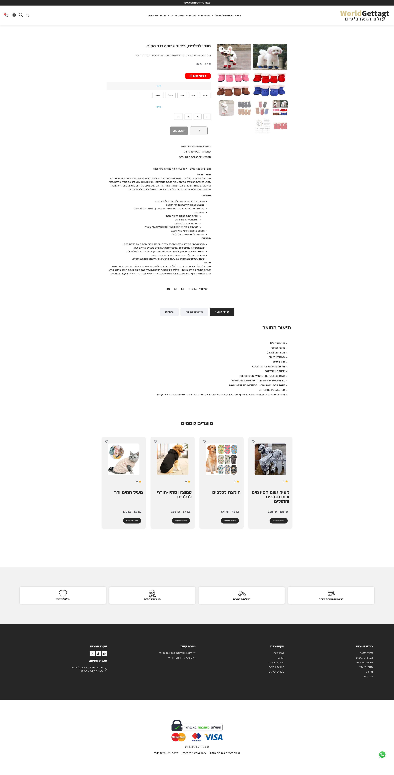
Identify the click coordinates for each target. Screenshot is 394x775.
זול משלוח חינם (194, 157)
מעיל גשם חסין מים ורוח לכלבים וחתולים (270, 497)
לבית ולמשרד (192, 56)
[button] (221, 49)
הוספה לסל (179, 131)
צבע (159, 86)
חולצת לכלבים (226, 492)
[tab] (222, 312)
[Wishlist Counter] (28, 15)
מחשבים (205, 15)
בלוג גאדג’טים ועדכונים (197, 3)
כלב (181, 157)
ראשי (238, 15)
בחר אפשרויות (279, 521)
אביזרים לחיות (177, 56)
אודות (163, 15)
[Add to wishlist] (283, 48)
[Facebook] (104, 653)
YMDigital (160, 753)
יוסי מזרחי (187, 753)
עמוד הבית (206, 56)
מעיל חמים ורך (128, 492)
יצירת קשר (152, 15)
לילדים (192, 15)
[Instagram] (92, 653)
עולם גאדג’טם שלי (224, 15)
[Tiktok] (98, 653)
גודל (159, 107)
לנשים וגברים (177, 15)
